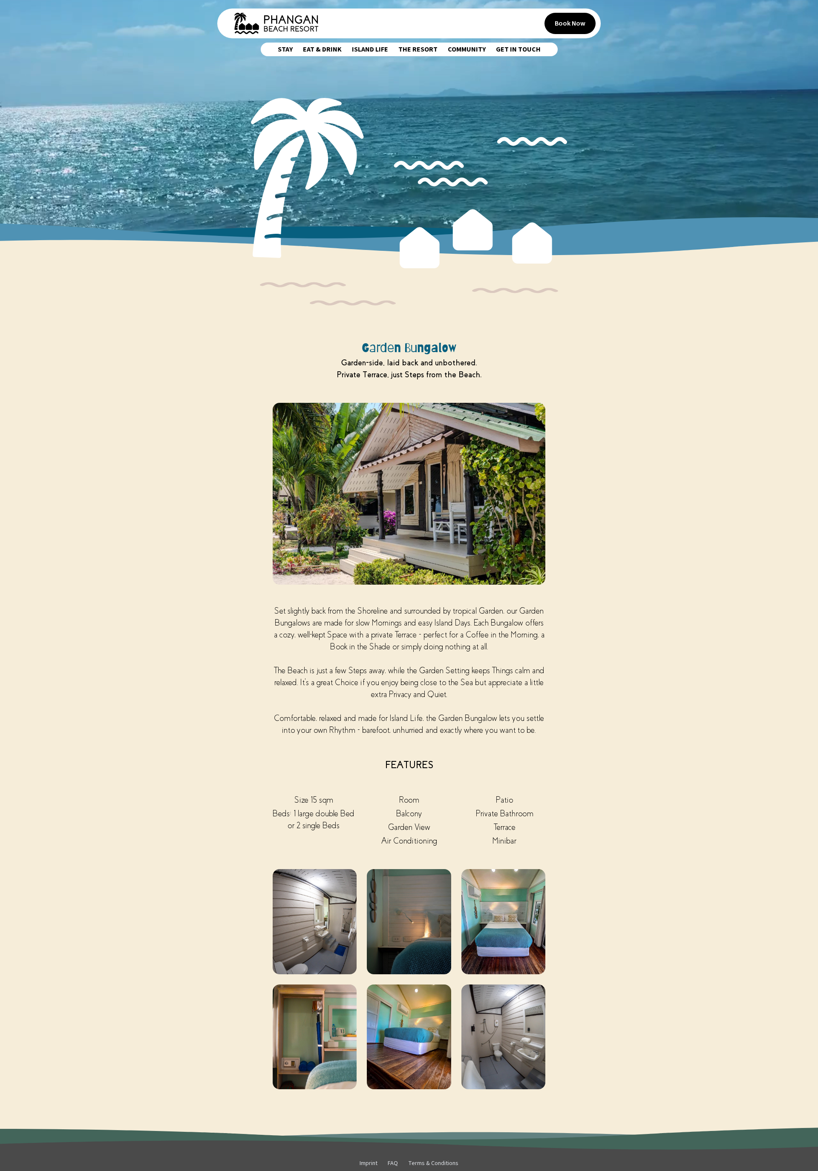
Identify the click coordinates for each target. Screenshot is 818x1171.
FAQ (393, 1163)
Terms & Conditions (433, 1163)
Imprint (368, 1163)
